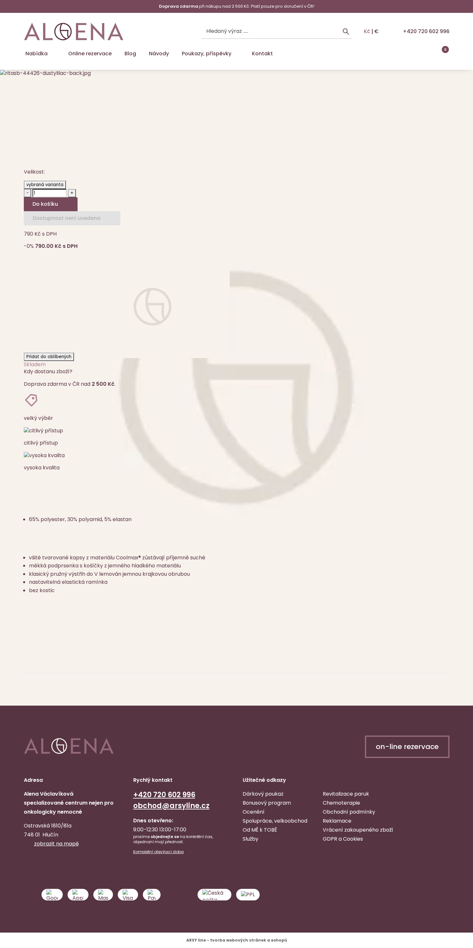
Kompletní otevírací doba (158, 851)
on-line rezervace (407, 747)
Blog (130, 53)
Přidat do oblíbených (48, 357)
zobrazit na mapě (56, 843)
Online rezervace (90, 53)
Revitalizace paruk (346, 794)
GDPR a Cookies (343, 839)
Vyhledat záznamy (345, 31)
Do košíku (45, 204)
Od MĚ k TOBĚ (260, 830)
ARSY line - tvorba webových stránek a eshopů (236, 940)
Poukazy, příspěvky (206, 53)
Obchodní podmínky (349, 812)
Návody (159, 53)
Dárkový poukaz (263, 794)
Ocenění (253, 812)
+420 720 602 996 (426, 31)
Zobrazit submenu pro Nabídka (53, 54)
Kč (367, 31)
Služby (250, 839)
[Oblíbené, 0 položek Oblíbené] (427, 53)
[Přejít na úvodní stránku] (74, 32)
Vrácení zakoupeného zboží (358, 830)
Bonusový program (267, 803)
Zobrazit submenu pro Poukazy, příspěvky (237, 54)
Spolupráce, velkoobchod (275, 821)
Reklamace (337, 821)
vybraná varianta (44, 185)
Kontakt (262, 53)
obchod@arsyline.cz (171, 806)
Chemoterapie (341, 803)
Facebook (29, 864)
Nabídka (36, 53)
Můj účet (410, 53)
